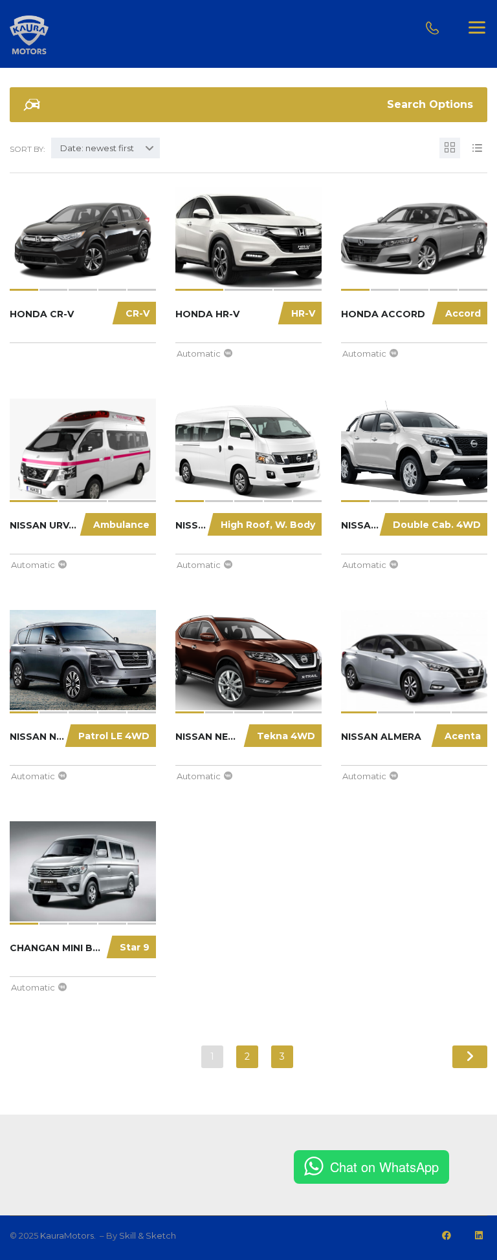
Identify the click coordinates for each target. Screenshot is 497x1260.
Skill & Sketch (147, 1235)
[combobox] (105, 148)
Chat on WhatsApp (384, 1166)
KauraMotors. (69, 1235)
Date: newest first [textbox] (97, 148)
